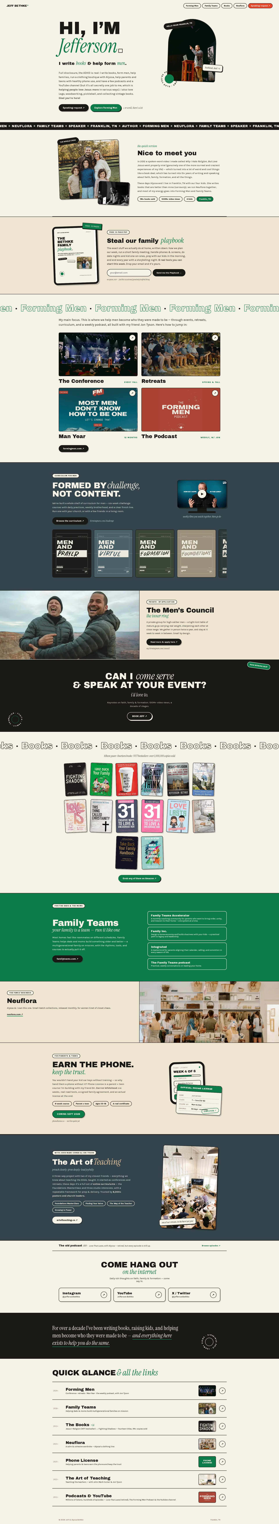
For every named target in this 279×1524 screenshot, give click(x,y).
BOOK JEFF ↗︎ (139, 716)
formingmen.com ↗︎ (73, 448)
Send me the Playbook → (169, 273)
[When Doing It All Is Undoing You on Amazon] (152, 852)
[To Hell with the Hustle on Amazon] (126, 779)
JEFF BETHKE (17, 5)
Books (227, 6)
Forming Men (192, 6)
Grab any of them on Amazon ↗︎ (139, 878)
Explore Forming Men (105, 107)
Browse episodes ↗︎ (211, 1246)
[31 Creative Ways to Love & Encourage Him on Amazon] (152, 816)
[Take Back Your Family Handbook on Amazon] (126, 852)
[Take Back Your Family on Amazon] (101, 779)
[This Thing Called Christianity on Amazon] (101, 816)
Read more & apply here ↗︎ (164, 642)
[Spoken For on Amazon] (203, 779)
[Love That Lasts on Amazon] (178, 816)
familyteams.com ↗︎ (67, 959)
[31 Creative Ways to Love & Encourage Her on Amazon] (127, 816)
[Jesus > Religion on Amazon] (177, 779)
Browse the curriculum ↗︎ (70, 521)
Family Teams (211, 6)
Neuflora (240, 6)
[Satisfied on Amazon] (203, 816)
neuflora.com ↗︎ (15, 1014)
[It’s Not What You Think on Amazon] (152, 779)
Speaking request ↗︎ (260, 6)
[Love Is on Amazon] (75, 816)
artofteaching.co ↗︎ (67, 1220)
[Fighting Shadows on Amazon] (75, 779)
